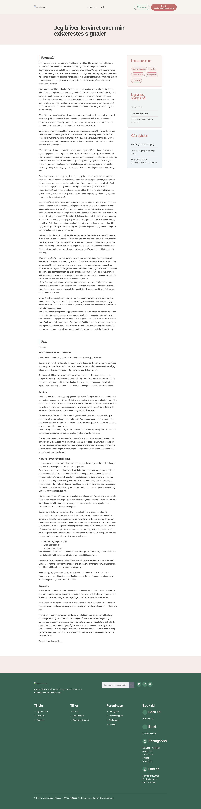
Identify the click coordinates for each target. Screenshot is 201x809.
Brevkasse (91, 7)
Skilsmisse (136, 80)
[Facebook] (139, 684)
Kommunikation (138, 75)
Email (152, 726)
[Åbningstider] (144, 741)
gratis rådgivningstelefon (61, 632)
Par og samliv (151, 75)
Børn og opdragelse (139, 69)
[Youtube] (150, 684)
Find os (153, 769)
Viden (103, 7)
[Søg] (131, 685)
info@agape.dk (149, 733)
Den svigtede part (99, 606)
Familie (152, 69)
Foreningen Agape (150, 776)
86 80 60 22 (147, 719)
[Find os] (144, 769)
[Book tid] (144, 712)
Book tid (154, 712)
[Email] (144, 726)
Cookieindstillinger (106, 798)
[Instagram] (144, 684)
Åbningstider (157, 741)
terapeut (84, 622)
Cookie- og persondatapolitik (88, 798)
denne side (109, 632)
